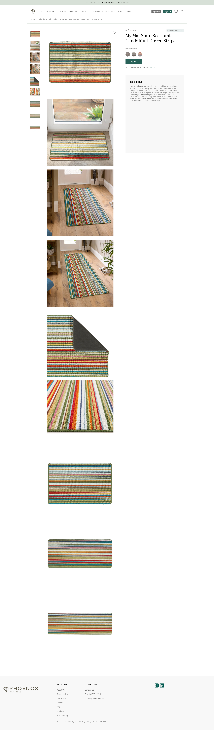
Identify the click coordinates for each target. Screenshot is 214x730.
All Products (54, 19)
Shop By (62, 11)
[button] (114, 33)
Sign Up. (153, 67)
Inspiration (98, 11)
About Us (86, 11)
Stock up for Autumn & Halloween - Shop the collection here (107, 2)
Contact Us (89, 690)
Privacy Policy (62, 716)
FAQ (58, 707)
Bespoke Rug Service (115, 11)
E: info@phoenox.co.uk (94, 698)
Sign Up (156, 11)
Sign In (167, 11)
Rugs (41, 11)
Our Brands (73, 11)
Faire (129, 11)
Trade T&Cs (62, 711)
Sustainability (62, 694)
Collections (42, 19)
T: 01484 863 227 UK (93, 694)
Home (32, 19)
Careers (60, 703)
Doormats (51, 11)
